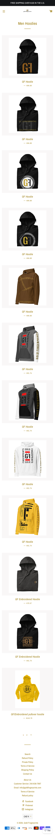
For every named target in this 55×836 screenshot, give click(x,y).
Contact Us (27, 773)
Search (27, 754)
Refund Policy (27, 758)
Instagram (29, 809)
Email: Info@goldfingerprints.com (27, 787)
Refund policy (27, 795)
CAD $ (26, 816)
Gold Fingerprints (31, 822)
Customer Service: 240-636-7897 (27, 783)
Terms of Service (27, 765)
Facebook (29, 801)
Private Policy (27, 762)
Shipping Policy (27, 769)
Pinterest (29, 805)
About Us (27, 779)
